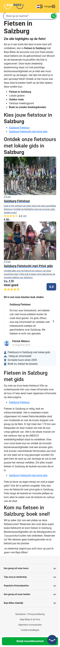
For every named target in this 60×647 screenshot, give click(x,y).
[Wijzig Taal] (38, 6)
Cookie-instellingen (30, 630)
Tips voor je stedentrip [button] (15, 577)
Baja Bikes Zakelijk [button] (13, 603)
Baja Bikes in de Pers (30, 619)
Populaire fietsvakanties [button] (16, 585)
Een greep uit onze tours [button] (16, 568)
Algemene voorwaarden (30, 624)
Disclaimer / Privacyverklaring (30, 614)
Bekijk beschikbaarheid (30, 641)
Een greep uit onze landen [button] (17, 594)
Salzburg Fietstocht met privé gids (28, 131)
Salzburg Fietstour (19, 127)
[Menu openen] (53, 6)
